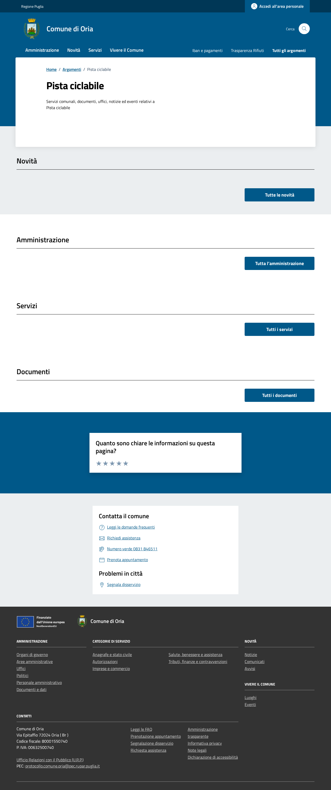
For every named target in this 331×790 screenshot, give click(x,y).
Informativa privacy (205, 743)
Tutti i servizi (279, 329)
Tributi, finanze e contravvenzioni (198, 661)
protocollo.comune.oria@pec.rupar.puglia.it (62, 766)
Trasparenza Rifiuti (247, 50)
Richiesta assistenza (148, 750)
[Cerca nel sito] (304, 28)
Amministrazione (42, 50)
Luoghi (251, 697)
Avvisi (250, 668)
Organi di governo (32, 654)
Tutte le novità (279, 194)
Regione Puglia (32, 6)
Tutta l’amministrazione (279, 263)
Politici (22, 675)
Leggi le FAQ (141, 729)
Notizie (251, 654)
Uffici (21, 668)
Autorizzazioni (105, 661)
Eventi (250, 704)
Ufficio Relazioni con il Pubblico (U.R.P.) (50, 760)
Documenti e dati (32, 689)
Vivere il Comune (127, 50)
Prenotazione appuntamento (156, 736)
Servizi (95, 50)
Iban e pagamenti (207, 50)
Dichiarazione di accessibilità (213, 757)
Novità (73, 50)
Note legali (197, 750)
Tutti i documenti (279, 395)
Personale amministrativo (39, 682)
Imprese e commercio (111, 668)
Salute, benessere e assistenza (195, 654)
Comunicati (255, 661)
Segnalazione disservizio (152, 743)
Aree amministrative (35, 661)
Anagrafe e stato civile (112, 654)
